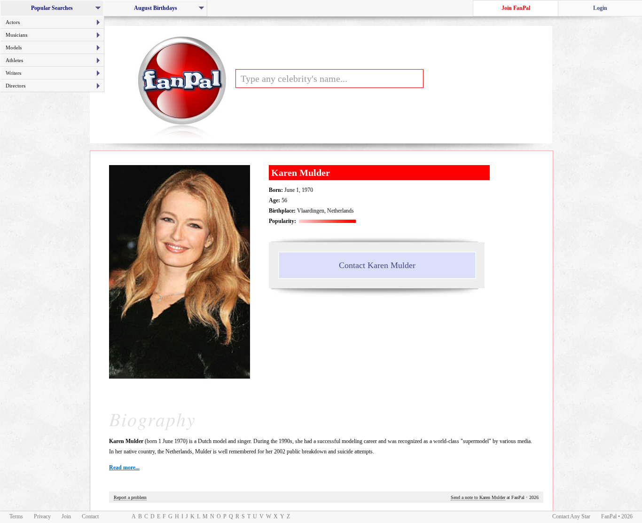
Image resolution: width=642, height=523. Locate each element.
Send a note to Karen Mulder (478, 497)
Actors (13, 22)
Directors (15, 85)
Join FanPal (515, 8)
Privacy (42, 516)
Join (66, 516)
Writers (13, 73)
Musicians (16, 35)
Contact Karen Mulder (377, 265)
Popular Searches (55, 10)
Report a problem (130, 497)
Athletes (14, 60)
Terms (16, 516)
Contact (90, 516)
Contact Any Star (571, 516)
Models (14, 47)
